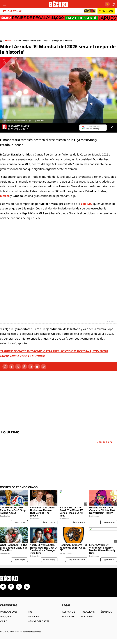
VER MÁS (103, 442)
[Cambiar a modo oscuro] (107, 4)
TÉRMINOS (105, 611)
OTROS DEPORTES (38, 621)
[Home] (1, 41)
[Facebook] (11, 366)
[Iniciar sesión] (113, 4)
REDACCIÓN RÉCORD (19, 125)
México (5, 196)
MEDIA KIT (68, 616)
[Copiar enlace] (43, 366)
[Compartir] (111, 127)
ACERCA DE (68, 611)
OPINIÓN (33, 616)
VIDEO (3, 621)
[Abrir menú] (4, 4)
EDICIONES (87, 616)
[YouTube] (27, 587)
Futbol (9, 41)
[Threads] (24, 366)
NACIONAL (6, 616)
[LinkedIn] (31, 366)
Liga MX (86, 204)
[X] (18, 366)
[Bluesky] (37, 366)
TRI (30, 611)
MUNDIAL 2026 (8, 611)
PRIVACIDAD (88, 611)
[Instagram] (11, 587)
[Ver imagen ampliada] (58, 90)
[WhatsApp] (5, 366)
